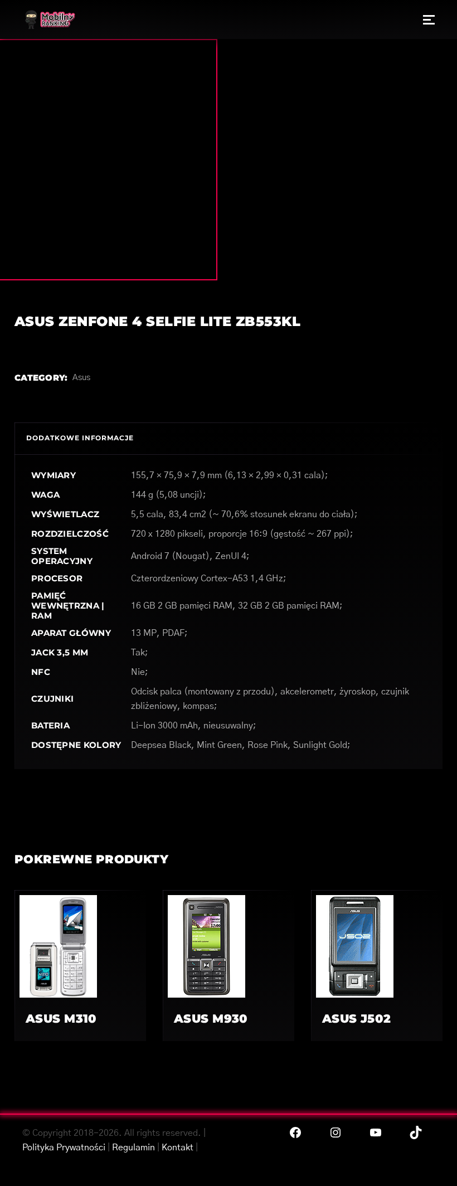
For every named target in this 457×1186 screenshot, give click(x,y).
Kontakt (177, 1147)
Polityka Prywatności (63, 1147)
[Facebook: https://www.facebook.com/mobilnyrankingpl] (295, 1132)
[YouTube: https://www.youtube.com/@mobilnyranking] (375, 1132)
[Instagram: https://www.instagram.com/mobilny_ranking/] (335, 1132)
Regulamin (133, 1147)
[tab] (79, 438)
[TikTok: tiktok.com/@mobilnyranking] (415, 1132)
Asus (81, 377)
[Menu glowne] (429, 19)
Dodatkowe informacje (80, 438)
